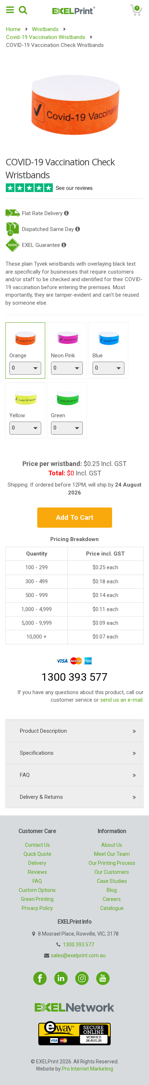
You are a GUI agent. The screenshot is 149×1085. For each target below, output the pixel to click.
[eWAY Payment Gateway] (74, 1033)
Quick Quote (37, 854)
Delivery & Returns (41, 797)
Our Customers (111, 872)
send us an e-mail (121, 700)
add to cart (74, 517)
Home (13, 29)
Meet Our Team (112, 854)
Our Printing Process (112, 863)
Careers (112, 899)
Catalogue (112, 908)
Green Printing (37, 899)
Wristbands (45, 29)
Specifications (37, 753)
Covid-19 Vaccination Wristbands (45, 37)
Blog (112, 890)
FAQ (25, 775)
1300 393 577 (78, 944)
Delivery (37, 863)
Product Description (43, 731)
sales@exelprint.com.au (78, 955)
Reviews (37, 872)
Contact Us (37, 845)
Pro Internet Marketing (87, 1069)
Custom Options (37, 890)
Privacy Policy (37, 908)
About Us (111, 845)
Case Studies (112, 881)
